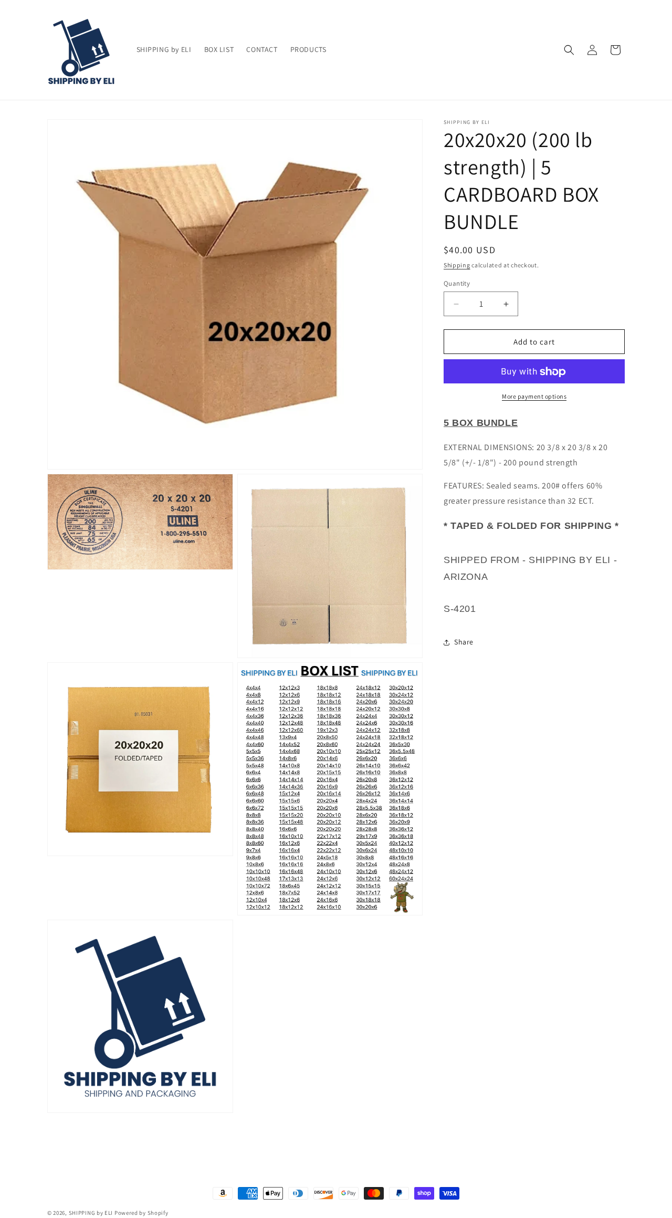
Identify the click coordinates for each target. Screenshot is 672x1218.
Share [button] (464, 642)
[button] (569, 49)
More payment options (534, 397)
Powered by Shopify (141, 1212)
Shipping (457, 265)
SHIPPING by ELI (91, 1212)
